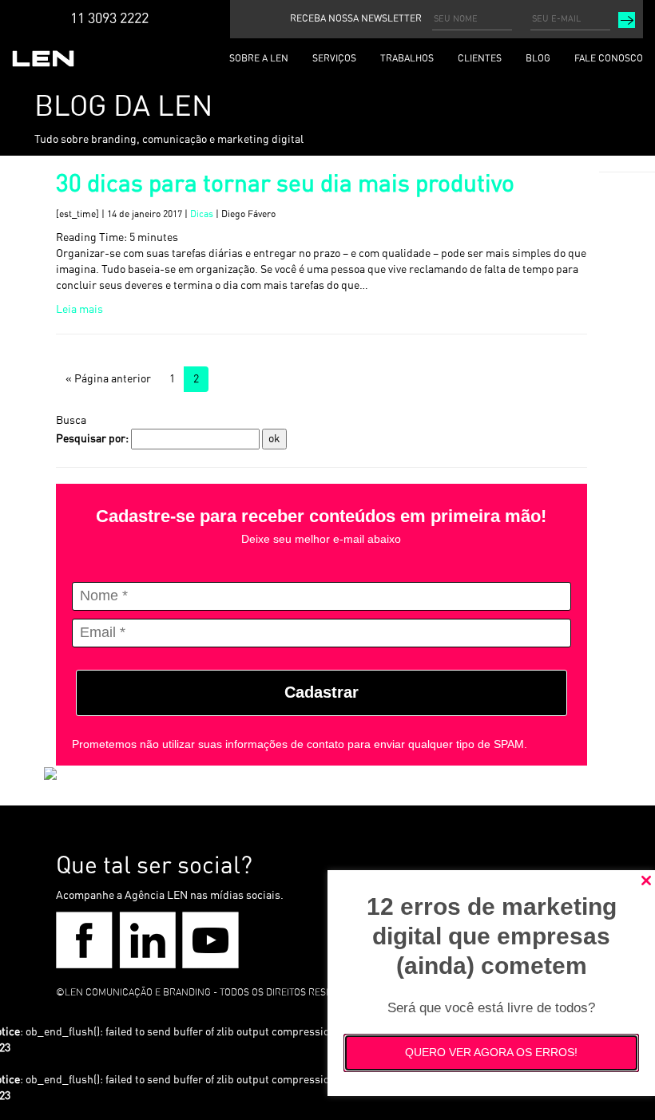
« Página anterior (108, 379)
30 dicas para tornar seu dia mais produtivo (285, 184)
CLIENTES (480, 58)
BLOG (538, 58)
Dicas (201, 214)
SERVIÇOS (334, 58)
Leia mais (79, 309)
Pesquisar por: (92, 439)
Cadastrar (321, 692)
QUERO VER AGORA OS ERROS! (491, 1052)
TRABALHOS (407, 58)
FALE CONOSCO (608, 58)
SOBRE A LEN (258, 58)
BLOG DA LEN (123, 107)
